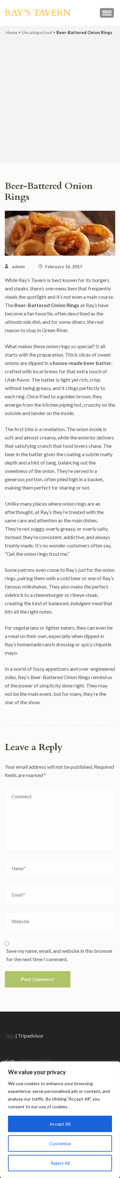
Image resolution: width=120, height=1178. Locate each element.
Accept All (60, 1124)
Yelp (9, 1035)
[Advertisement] (60, 102)
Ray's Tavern (38, 13)
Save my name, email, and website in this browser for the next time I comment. (59, 955)
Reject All (60, 1163)
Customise (60, 1143)
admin (18, 266)
